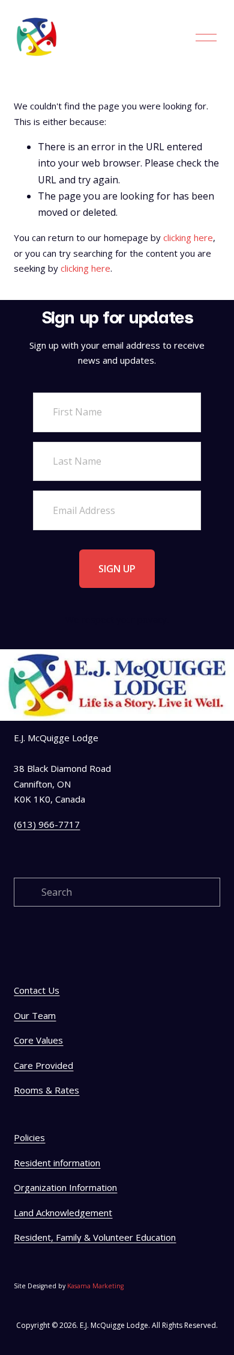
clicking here (188, 237)
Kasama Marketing (95, 1286)
